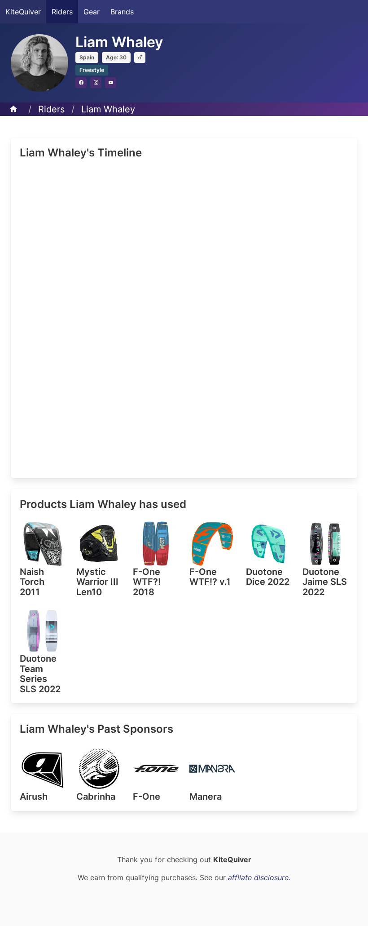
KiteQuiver (23, 11)
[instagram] (95, 82)
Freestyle (91, 70)
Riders (62, 11)
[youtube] (110, 82)
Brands (122, 11)
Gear (91, 11)
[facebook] (81, 82)
